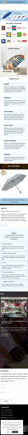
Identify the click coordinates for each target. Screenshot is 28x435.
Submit (6, 401)
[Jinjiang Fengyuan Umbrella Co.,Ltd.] (14, 1)
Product (23, 431)
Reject (8, 432)
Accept (15, 432)
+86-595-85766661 (8, 413)
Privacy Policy (14, 429)
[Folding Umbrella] (14, 11)
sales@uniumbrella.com (9, 418)
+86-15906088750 (7, 410)
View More (4, 225)
